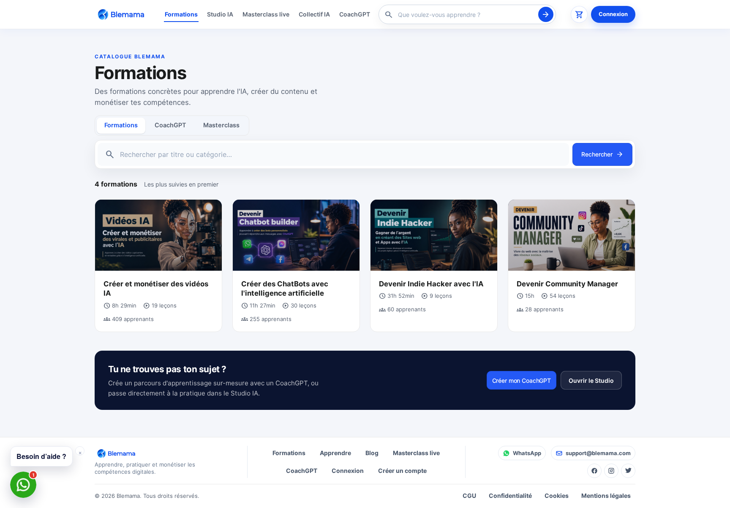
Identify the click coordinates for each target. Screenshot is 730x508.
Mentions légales (606, 495)
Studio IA (220, 14)
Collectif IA (314, 14)
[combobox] (466, 14)
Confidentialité (510, 495)
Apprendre (335, 452)
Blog (372, 452)
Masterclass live (265, 14)
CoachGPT (354, 14)
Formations (181, 14)
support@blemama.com (598, 453)
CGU (469, 495)
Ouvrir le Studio (591, 380)
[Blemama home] (122, 14)
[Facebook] (594, 471)
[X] (628, 471)
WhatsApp (527, 453)
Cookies (557, 495)
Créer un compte (402, 470)
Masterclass (221, 125)
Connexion (613, 14)
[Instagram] (611, 471)
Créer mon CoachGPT (521, 380)
